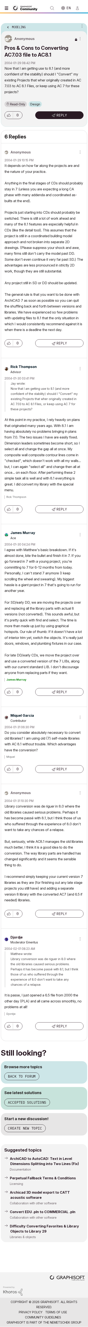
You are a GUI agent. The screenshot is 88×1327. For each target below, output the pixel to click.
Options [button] (81, 25)
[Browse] (7, 8)
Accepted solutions (27, 1102)
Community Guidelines (43, 1317)
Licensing (16, 1184)
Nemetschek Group (65, 1322)
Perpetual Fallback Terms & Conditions (43, 1178)
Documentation (20, 1169)
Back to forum (22, 1076)
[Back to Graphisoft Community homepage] (26, 8)
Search (52, 8)
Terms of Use (56, 1312)
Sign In (79, 8)
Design (35, 104)
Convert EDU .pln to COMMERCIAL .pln (42, 1212)
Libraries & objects (23, 1237)
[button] (9, 115)
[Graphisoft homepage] (67, 1278)
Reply (61, 115)
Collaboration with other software (33, 1203)
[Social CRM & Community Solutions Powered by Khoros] (12, 1290)
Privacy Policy (31, 1312)
